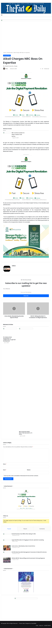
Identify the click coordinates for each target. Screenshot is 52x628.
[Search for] (50, 15)
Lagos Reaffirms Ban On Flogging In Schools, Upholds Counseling (28, 540)
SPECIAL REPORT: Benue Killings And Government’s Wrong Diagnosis (28, 558)
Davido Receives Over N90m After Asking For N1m (24, 534)
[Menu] (1, 15)
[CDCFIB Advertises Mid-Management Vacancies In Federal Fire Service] (7, 554)
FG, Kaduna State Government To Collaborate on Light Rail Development (9, 339)
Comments (42, 528)
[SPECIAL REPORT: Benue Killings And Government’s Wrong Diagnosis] (7, 560)
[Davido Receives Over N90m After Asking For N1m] (7, 535)
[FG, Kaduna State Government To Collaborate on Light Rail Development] (10, 332)
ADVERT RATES (47, 625)
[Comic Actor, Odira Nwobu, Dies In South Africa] (7, 547)
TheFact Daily (22, 623)
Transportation (10, 52)
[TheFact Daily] (26, 8)
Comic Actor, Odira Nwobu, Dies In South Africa (23, 546)
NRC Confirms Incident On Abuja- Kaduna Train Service (18, 134)
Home (4, 52)
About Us (41, 625)
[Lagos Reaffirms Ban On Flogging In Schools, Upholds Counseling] (7, 541)
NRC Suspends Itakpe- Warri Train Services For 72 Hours (25, 433)
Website (28, 469)
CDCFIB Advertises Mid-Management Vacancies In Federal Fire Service (29, 552)
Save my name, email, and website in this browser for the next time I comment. (21, 475)
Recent (25, 528)
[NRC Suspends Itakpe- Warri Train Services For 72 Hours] (26, 379)
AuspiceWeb (33, 623)
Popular (9, 528)
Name (4, 464)
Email (4, 469)
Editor (7, 68)
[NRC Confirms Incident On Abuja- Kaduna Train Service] (7, 134)
